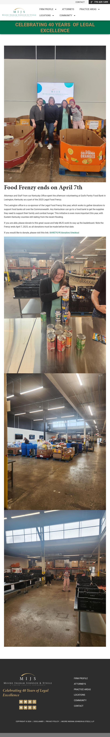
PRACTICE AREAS (88, 9)
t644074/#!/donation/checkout (64, 232)
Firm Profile (46, 9)
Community (66, 15)
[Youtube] (25, 702)
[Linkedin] (30, 702)
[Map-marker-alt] (34, 707)
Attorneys (68, 9)
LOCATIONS (45, 15)
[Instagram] (34, 702)
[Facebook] (21, 702)
